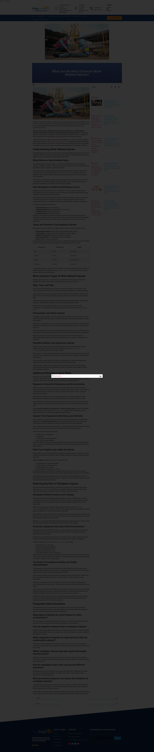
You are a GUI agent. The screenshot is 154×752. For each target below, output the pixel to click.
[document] (77, 376)
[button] (100, 376)
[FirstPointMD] (56, 376)
